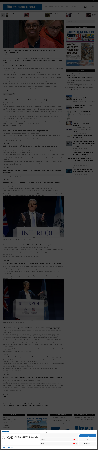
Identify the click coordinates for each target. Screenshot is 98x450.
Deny (87, 439)
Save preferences (87, 443)
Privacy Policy (10, 447)
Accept (87, 436)
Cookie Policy (4, 447)
